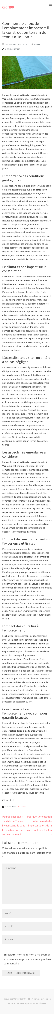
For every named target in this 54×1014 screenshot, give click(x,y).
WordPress (41, 1003)
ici (11, 800)
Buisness (22, 807)
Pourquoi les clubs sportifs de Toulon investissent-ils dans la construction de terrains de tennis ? (13, 825)
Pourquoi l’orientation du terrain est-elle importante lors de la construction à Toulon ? (39, 825)
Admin (37, 44)
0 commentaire (12, 49)
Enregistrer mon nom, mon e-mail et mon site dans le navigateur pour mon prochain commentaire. (27, 959)
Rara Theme (16, 1003)
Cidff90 (8, 7)
